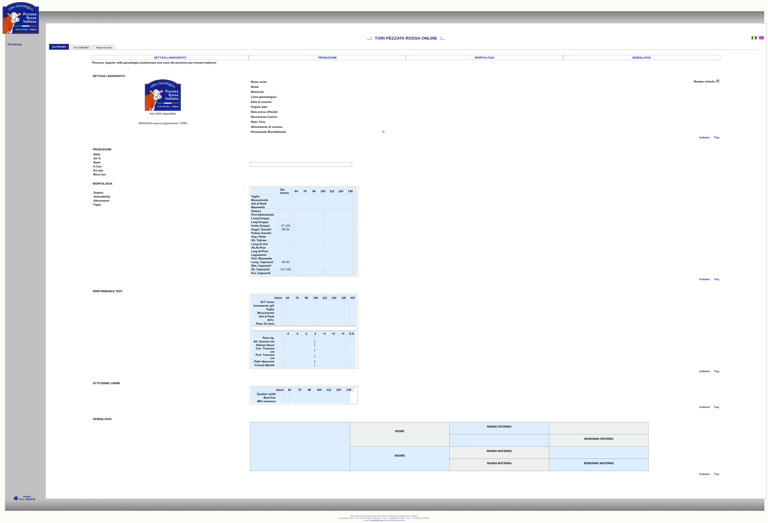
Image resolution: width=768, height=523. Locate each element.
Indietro (704, 137)
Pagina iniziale (103, 47)
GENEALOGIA (641, 57)
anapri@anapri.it (377, 520)
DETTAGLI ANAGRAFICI (170, 57)
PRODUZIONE (327, 57)
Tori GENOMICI (81, 47)
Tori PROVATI (59, 47)
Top (716, 137)
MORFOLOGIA (484, 57)
